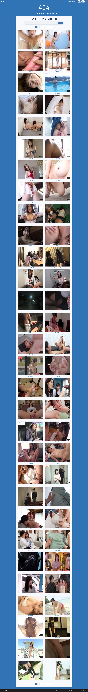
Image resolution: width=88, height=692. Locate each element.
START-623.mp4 (57, 572)
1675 (47, 27)
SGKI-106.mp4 (30, 376)
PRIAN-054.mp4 (57, 180)
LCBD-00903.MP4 (31, 659)
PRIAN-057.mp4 (30, 180)
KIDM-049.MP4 (57, 659)
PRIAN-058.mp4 (30, 202)
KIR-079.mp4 (30, 332)
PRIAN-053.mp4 (57, 158)
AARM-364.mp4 (57, 550)
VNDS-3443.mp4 (58, 289)
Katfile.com (3, 690)
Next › (51, 27)
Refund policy (60, 690)
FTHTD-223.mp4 (30, 289)
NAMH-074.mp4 (30, 354)
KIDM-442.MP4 (57, 637)
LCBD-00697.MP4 (31, 637)
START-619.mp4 (57, 506)
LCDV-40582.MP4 (31, 49)
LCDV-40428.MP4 (31, 615)
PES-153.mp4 (30, 572)
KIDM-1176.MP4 (57, 93)
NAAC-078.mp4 (57, 49)
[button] (86, 1)
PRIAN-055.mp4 (57, 202)
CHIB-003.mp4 (57, 136)
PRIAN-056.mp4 (30, 245)
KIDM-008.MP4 (30, 71)
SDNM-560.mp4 (57, 528)
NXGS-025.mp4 (57, 354)
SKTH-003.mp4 (57, 419)
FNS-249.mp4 (58, 376)
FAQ (56, 690)
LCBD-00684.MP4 (58, 615)
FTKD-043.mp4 (57, 245)
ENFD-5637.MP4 (30, 93)
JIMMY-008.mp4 (30, 463)
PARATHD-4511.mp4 (30, 267)
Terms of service (51, 690)
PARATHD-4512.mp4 (57, 267)
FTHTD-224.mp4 (30, 223)
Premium (69, 1)
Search (60, 22)
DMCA (69, 690)
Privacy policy (65, 690)
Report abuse (73, 690)
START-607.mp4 (30, 528)
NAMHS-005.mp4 (30, 136)
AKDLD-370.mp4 (30, 550)
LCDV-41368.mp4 (31, 158)
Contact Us (85, 690)
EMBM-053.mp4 (30, 419)
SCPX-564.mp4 (57, 463)
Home (47, 690)
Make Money (74, 1)
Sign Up (83, 1)
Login (79, 1)
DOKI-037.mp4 (57, 332)
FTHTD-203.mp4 (58, 223)
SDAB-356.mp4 (57, 441)
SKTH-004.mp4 (30, 441)
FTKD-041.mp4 (30, 506)
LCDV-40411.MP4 (58, 71)
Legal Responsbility (79, 690)
